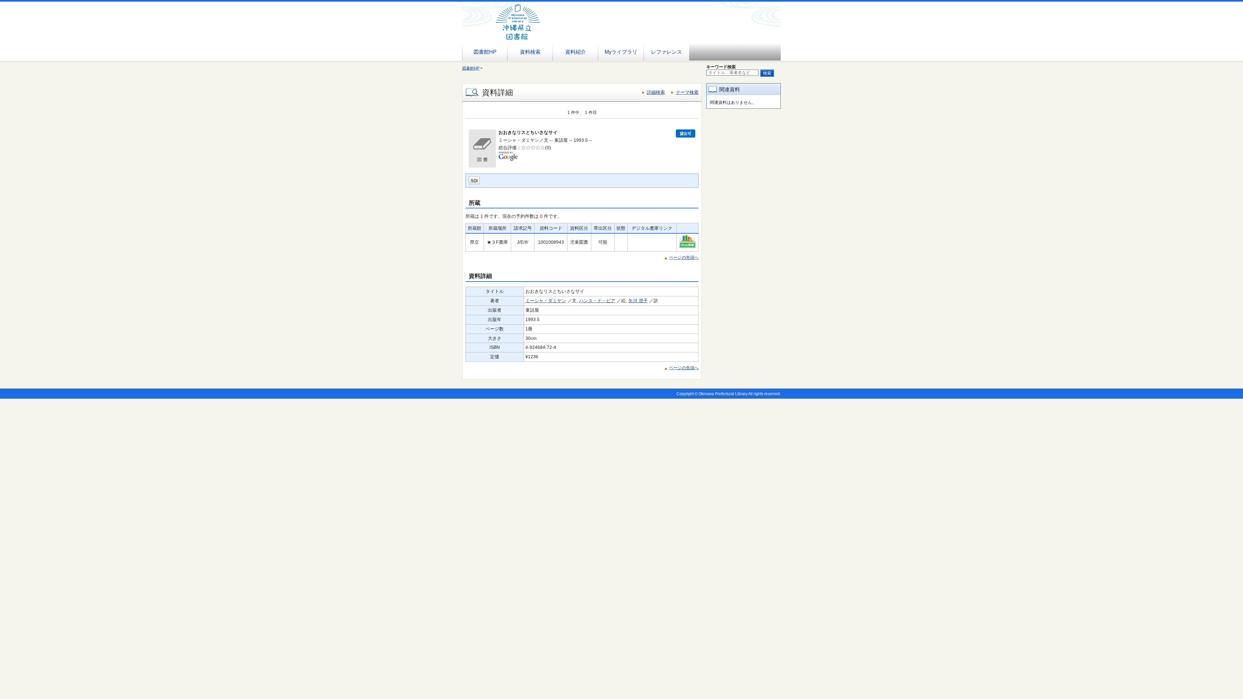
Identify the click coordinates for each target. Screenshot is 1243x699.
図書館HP (485, 52)
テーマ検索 (687, 92)
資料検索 (530, 52)
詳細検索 (656, 92)
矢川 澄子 (638, 300)
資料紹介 (575, 52)
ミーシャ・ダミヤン (545, 300)
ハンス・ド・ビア (597, 300)
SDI (474, 180)
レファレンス (666, 52)
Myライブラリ (621, 52)
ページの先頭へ (684, 257)
